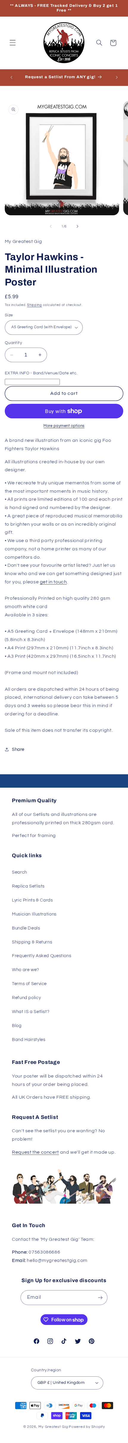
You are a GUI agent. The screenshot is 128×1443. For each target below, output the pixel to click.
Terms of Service (29, 984)
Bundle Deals (26, 928)
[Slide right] (77, 226)
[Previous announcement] (11, 77)
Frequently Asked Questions (41, 956)
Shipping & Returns (32, 942)
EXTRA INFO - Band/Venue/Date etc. (41, 373)
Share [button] (18, 749)
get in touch (53, 582)
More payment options (64, 426)
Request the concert (35, 1152)
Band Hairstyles (28, 1039)
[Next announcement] (116, 77)
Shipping (34, 305)
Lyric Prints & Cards (32, 900)
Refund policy (26, 998)
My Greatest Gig (53, 1426)
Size (9, 315)
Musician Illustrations (34, 914)
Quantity (13, 343)
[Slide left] (50, 226)
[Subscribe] (100, 1297)
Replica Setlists (28, 886)
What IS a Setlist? (30, 1011)
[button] (12, 43)
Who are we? (25, 970)
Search (19, 872)
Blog (17, 1025)
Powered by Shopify (87, 1426)
